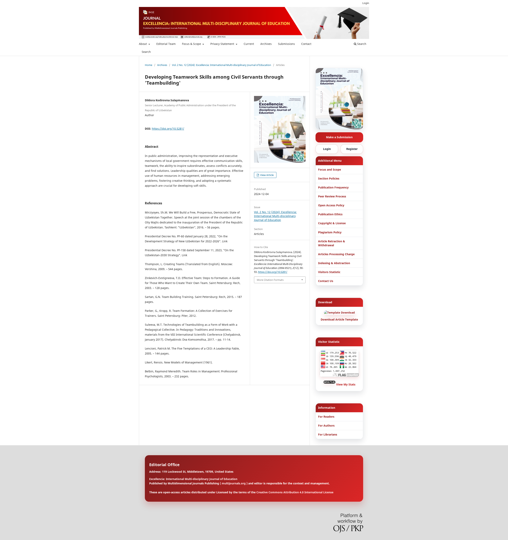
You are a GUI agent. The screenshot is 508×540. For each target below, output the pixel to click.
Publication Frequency (333, 187)
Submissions (286, 44)
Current (249, 44)
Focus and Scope (329, 169)
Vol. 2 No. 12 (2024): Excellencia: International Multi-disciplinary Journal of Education (221, 65)
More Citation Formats (270, 280)
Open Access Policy (331, 205)
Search (146, 52)
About (143, 44)
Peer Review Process (332, 196)
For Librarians (327, 434)
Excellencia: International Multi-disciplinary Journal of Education (193, 479)
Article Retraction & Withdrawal (331, 243)
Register (352, 149)
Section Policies (328, 178)
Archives (266, 44)
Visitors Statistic (329, 272)
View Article (267, 175)
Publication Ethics (330, 214)
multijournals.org (233, 483)
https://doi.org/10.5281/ (168, 128)
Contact (306, 44)
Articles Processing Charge (336, 254)
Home (148, 65)
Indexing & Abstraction (334, 263)
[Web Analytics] (329, 384)
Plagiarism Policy (330, 232)
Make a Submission (339, 137)
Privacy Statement (222, 44)
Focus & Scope (192, 44)
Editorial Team (166, 44)
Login (365, 3)
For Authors (326, 425)
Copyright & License (332, 223)
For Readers (326, 416)
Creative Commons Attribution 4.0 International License (294, 492)
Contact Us (325, 281)
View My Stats (345, 384)
